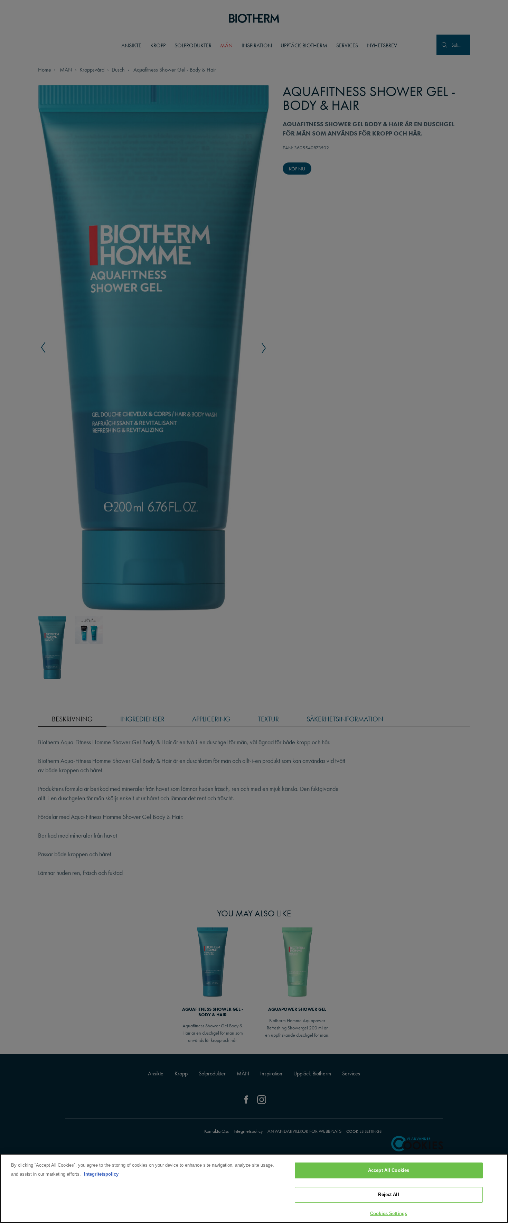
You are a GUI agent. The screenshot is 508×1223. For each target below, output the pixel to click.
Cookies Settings (388, 1213)
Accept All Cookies (388, 1170)
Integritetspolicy (101, 1174)
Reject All (388, 1194)
